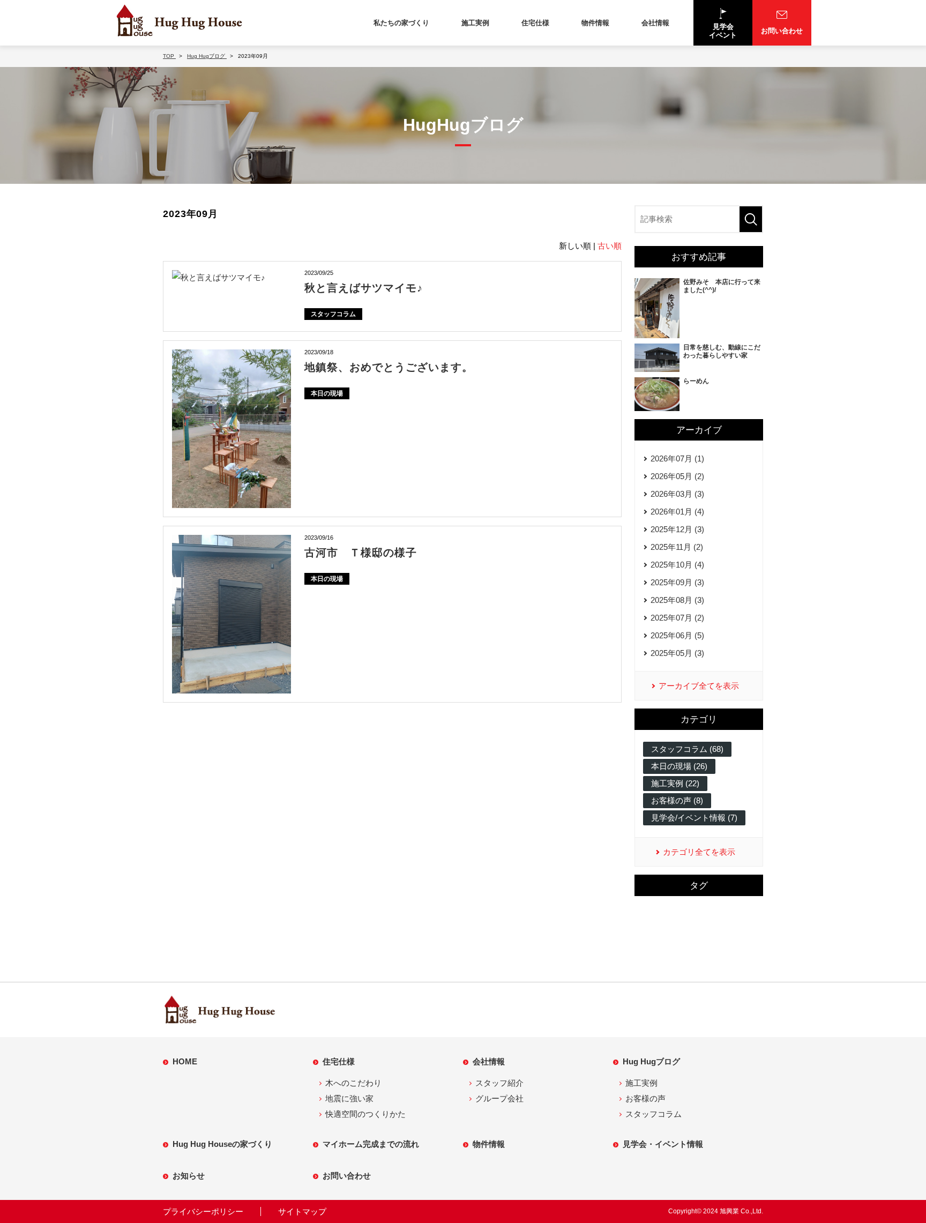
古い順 (610, 245)
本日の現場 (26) (679, 766)
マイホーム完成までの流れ (371, 1144)
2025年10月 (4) (677, 564)
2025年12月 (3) (677, 529)
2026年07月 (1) (677, 458)
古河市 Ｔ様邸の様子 (360, 552)
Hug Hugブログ (651, 1061)
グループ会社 (499, 1098)
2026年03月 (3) (677, 493)
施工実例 (475, 23)
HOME (185, 1061)
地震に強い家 (349, 1098)
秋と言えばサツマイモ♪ (363, 288)
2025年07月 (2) (677, 617)
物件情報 (595, 23)
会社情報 (655, 23)
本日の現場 (327, 393)
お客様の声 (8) (677, 800)
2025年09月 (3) (677, 582)
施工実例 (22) (675, 783)
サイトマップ (302, 1211)
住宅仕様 (535, 23)
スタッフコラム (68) (687, 749)
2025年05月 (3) (677, 653)
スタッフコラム (333, 314)
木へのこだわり (353, 1082)
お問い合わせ (347, 1175)
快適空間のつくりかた (365, 1113)
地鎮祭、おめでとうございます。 (388, 367)
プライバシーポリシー (203, 1211)
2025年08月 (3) (677, 600)
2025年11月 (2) (677, 546)
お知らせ (189, 1175)
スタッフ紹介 (499, 1082)
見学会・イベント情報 (663, 1144)
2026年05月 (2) (677, 476)
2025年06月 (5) (677, 635)
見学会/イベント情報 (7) (694, 817)
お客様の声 (645, 1098)
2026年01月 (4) (677, 511)
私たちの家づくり (401, 23)
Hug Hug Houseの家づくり (222, 1144)
